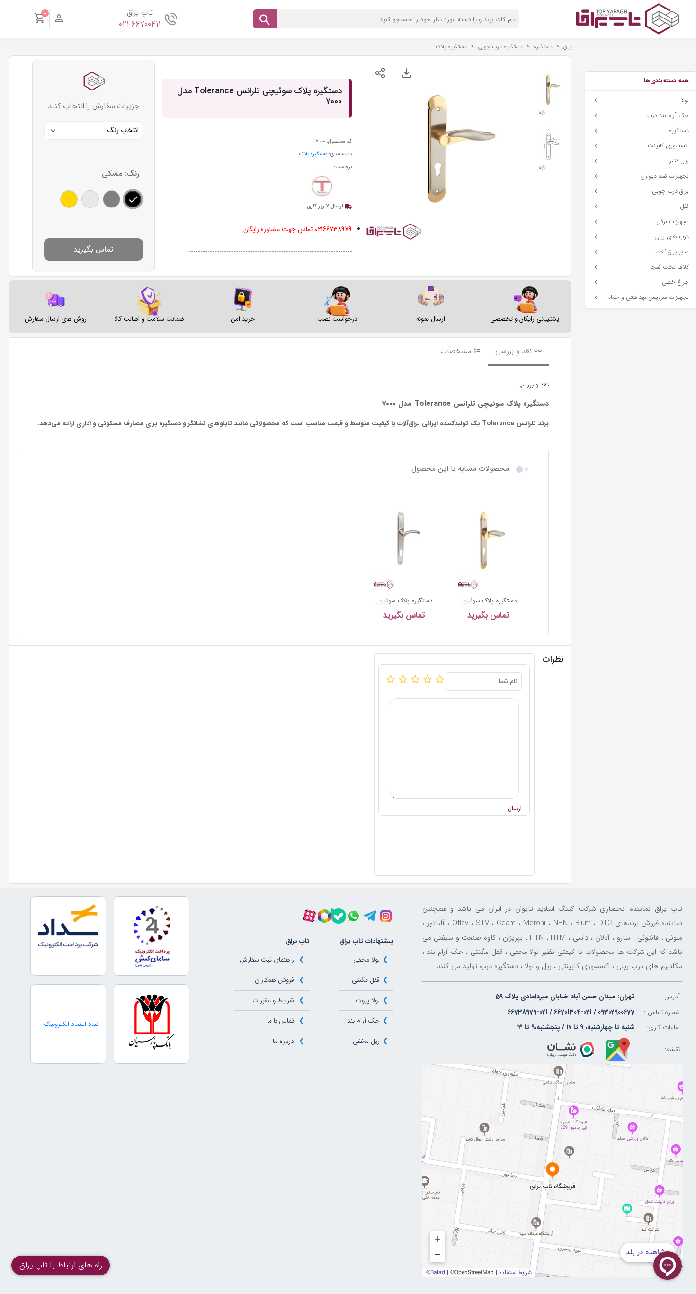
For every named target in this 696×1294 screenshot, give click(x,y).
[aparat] (309, 915)
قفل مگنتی (366, 980)
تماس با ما (280, 1020)
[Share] (380, 72)
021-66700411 (140, 24)
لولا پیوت (368, 1000)
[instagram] (385, 916)
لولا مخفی (366, 959)
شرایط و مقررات (273, 1000)
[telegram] (369, 916)
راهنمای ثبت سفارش (267, 959)
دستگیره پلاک (313, 154)
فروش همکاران (274, 980)
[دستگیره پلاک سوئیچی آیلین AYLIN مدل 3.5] (404, 541)
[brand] (321, 186)
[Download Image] (406, 72)
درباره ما (283, 1041)
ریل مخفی (366, 1041)
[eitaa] (324, 916)
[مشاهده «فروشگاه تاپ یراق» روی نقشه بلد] (552, 1170)
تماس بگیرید (93, 249)
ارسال (515, 809)
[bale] (338, 916)
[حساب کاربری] (59, 21)
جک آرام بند (363, 1020)
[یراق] (627, 18)
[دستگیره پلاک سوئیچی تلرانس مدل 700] (488, 541)
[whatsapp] (353, 916)
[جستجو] (265, 18)
